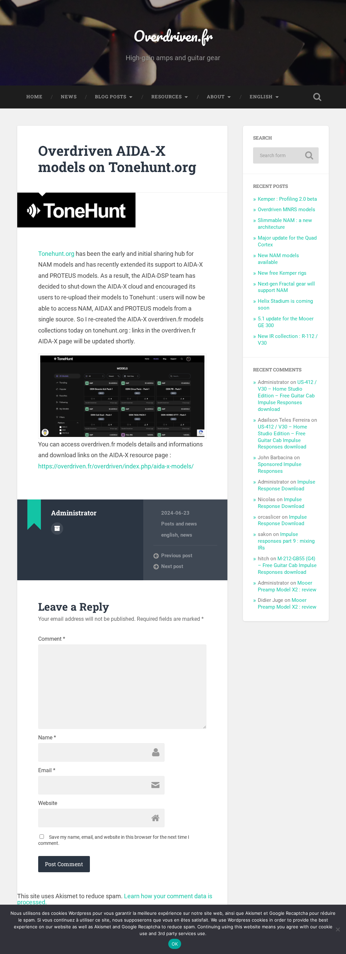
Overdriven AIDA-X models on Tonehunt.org (117, 159)
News (69, 97)
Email (46, 770)
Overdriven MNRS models (286, 209)
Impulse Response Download (286, 485)
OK (175, 944)
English (261, 97)
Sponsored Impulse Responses (279, 467)
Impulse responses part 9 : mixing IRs (286, 541)
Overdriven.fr (173, 36)
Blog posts (110, 97)
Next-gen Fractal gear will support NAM (286, 287)
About (216, 97)
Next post (172, 566)
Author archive (57, 528)
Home (34, 97)
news (186, 535)
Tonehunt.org (56, 253)
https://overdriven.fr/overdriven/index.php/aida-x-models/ (116, 466)
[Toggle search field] (317, 96)
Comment (51, 639)
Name (47, 737)
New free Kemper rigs (282, 273)
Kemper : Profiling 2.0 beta (287, 199)
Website (47, 803)
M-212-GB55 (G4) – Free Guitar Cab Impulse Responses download (287, 565)
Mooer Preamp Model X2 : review (287, 586)
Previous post (176, 556)
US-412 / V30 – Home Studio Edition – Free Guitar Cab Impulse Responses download (287, 395)
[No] (337, 929)
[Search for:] (285, 155)
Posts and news (179, 524)
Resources (166, 97)
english (169, 535)
